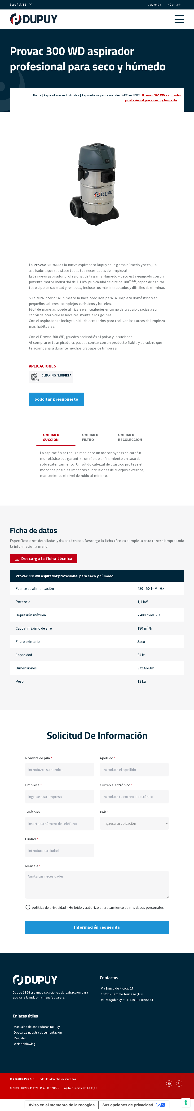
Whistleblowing (24, 1044)
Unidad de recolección (130, 437)
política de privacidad (49, 907)
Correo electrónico (116, 785)
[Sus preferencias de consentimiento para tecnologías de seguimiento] (185, 1102)
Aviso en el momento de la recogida (62, 1104)
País (104, 812)
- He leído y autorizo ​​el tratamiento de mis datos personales (98, 907)
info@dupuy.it (114, 1000)
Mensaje (33, 866)
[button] (120, 19)
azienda (155, 5)
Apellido (108, 758)
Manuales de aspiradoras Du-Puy (37, 1027)
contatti (175, 5)
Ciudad (31, 839)
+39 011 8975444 (141, 1000)
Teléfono (32, 812)
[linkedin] (179, 1083)
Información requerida (97, 927)
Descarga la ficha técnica (47, 558)
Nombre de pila (38, 758)
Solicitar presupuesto (56, 399)
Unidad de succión (52, 437)
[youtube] (169, 1083)
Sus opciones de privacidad (127, 1104)
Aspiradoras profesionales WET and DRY (111, 95)
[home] (33, 19)
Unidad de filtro (91, 437)
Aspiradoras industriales (61, 95)
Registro (20, 1038)
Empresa (33, 785)
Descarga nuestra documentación (38, 1032)
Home (37, 95)
